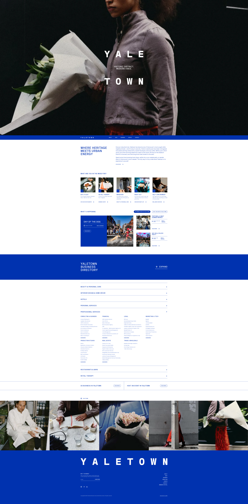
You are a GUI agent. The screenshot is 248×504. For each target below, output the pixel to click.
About (165, 474)
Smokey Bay (126, 345)
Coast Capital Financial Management (110, 330)
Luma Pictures (84, 352)
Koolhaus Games (84, 350)
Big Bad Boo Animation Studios (87, 345)
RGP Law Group (127, 333)
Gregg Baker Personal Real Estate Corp (110, 352)
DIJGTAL (147, 324)
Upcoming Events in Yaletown (142, 211)
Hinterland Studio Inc (85, 348)
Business (165, 477)
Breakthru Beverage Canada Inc (130, 343)
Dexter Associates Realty (107, 345)
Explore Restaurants (86, 201)
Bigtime (147, 321)
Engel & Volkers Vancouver (108, 348)
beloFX (82, 343)
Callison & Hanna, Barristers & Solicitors (132, 324)
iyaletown (85, 398)
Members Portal (163, 484)
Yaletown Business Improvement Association (96, 495)
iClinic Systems (149, 335)
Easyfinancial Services (107, 335)
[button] (130, 137)
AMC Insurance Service (107, 319)
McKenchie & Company (129, 331)
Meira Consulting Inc (85, 335)
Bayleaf (147, 319)
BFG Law (126, 319)
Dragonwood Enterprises (107, 347)
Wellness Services (157, 201)
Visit (166, 475)
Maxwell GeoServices (85, 333)
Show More (83, 337)
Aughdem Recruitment (85, 321)
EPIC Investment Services (107, 350)
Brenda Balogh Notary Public (130, 321)
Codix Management (106, 331)
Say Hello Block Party (157, 234)
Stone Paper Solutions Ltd (129, 347)
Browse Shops (102, 201)
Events (165, 481)
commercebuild (149, 322)
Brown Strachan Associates (87, 324)
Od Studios (83, 356)
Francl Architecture (85, 330)
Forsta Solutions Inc (150, 330)
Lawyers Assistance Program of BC (131, 328)
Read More (118, 164)
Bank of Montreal (106, 322)
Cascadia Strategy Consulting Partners (89, 326)
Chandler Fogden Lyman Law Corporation (133, 326)
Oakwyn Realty (105, 359)
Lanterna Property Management (109, 356)
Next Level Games (84, 354)
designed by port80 (163, 495)
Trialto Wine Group (128, 348)
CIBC (103, 326)
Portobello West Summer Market (158, 217)
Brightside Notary (127, 322)
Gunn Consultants (84, 331)
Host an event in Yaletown (159, 211)
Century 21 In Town (106, 343)
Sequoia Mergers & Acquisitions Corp (132, 335)
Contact (165, 483)
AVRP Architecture (85, 322)
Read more (117, 385)
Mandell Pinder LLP (128, 330)
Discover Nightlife (139, 201)
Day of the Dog (92, 222)
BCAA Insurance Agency (107, 324)
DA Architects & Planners (86, 328)
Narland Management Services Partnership (111, 357)
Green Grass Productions (151, 331)
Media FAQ (165, 479)
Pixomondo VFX (84, 357)
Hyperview (148, 333)
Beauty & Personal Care (123, 201)
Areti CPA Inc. (105, 321)
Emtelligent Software (150, 328)
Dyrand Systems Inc (150, 326)
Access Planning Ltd (85, 319)
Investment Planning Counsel (108, 354)
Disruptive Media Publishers (86, 347)
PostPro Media (84, 359)
